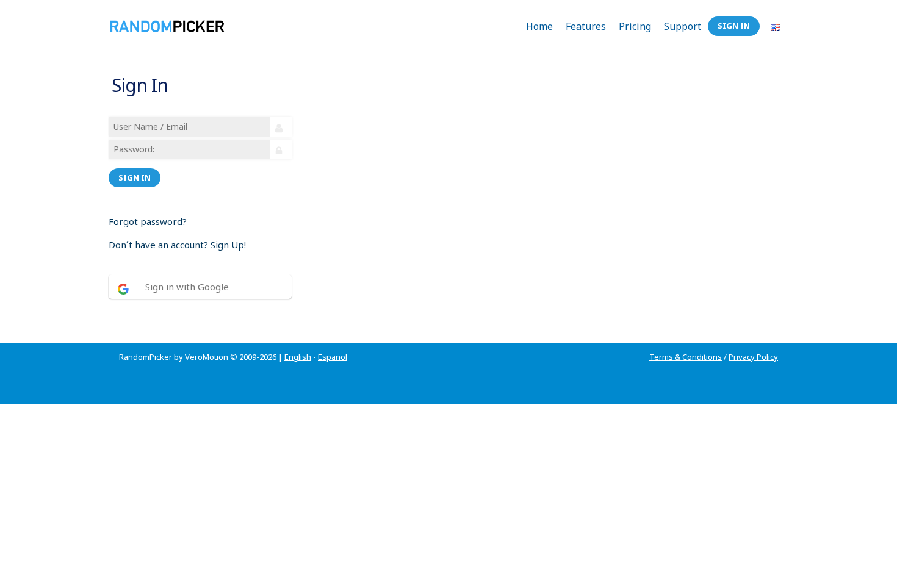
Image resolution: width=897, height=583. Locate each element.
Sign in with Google (187, 287)
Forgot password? (148, 221)
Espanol (332, 356)
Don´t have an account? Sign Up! (177, 244)
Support (682, 26)
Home (539, 26)
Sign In (734, 25)
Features (586, 26)
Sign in (134, 177)
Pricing (635, 26)
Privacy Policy (753, 356)
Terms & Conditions (685, 356)
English (297, 356)
